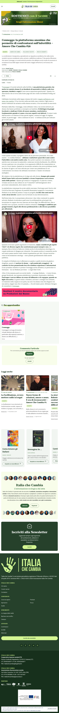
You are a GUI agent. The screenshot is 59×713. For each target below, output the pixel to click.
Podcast (32, 599)
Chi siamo (4, 586)
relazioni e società (28, 51)
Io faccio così (19, 34)
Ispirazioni (6, 34)
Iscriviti (29, 547)
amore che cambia (15, 51)
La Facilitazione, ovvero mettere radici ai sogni (12, 396)
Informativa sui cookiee (35, 710)
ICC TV (12, 34)
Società (5, 51)
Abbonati (24, 505)
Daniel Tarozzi (29, 416)
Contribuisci (4, 627)
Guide (3, 606)
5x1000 (3, 630)
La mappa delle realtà (7, 613)
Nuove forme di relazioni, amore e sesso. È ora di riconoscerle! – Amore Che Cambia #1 (37, 399)
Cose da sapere (5, 599)
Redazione (4, 411)
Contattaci (4, 592)
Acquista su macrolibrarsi (12, 464)
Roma (9, 82)
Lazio (3, 82)
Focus (31, 603)
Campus (3, 619)
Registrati (29, 353)
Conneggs (5, 87)
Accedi (53, 6)
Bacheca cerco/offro (7, 616)
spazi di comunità (42, 51)
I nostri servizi (5, 589)
